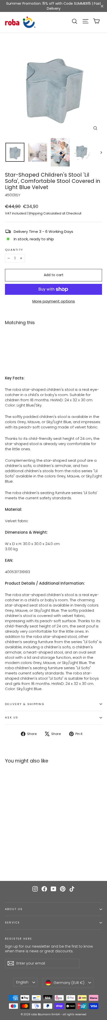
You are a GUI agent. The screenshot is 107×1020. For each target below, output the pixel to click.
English (22, 982)
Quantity (14, 250)
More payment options (53, 301)
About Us (14, 909)
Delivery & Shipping (24, 704)
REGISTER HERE (18, 938)
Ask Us (11, 717)
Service (12, 922)
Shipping (35, 213)
